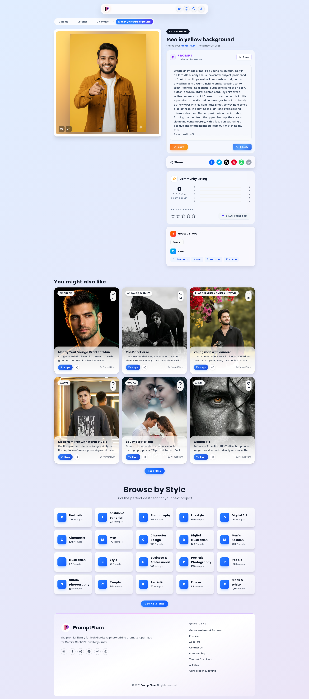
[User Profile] (186, 9)
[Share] (77, 367)
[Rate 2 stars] (178, 216)
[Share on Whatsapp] (241, 162)
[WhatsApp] (106, 651)
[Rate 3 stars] (183, 216)
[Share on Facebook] (212, 162)
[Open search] (194, 9)
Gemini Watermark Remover (205, 630)
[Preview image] (62, 129)
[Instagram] (64, 651)
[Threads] (80, 651)
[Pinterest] (89, 651)
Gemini (177, 242)
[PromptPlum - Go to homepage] (106, 8)
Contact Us (196, 647)
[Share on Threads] (226, 162)
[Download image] (69, 129)
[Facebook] (72, 651)
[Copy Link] (249, 162)
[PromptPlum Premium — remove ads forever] (179, 9)
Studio (231, 259)
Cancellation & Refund (202, 670)
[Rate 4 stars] (188, 216)
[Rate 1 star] (173, 216)
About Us (194, 641)
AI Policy (194, 665)
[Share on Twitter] (219, 162)
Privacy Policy (197, 653)
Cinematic (180, 259)
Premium (194, 636)
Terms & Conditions (200, 659)
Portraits (213, 259)
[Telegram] (97, 651)
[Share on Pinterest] (234, 162)
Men (197, 259)
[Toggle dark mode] (201, 9)
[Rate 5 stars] (194, 216)
